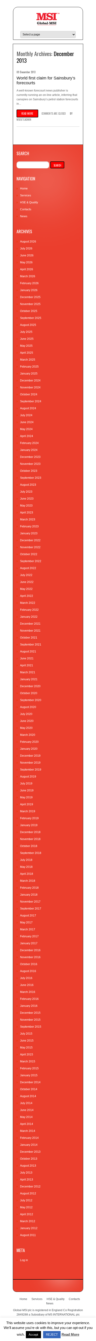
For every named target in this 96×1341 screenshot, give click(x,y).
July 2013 (26, 1172)
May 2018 (26, 867)
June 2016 (27, 985)
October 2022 (28, 554)
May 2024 (26, 429)
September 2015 (30, 1026)
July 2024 (26, 415)
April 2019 (26, 804)
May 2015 (26, 1047)
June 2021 (27, 658)
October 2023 (28, 470)
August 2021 (28, 651)
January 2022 (29, 616)
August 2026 (28, 241)
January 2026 (29, 290)
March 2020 (27, 735)
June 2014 (27, 1110)
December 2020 (30, 686)
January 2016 (29, 1005)
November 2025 (30, 304)
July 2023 (26, 491)
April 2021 (26, 665)
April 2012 (26, 1214)
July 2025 (26, 332)
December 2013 (30, 1151)
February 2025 (29, 366)
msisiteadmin (24, 119)
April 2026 (26, 269)
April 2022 (26, 596)
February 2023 (29, 526)
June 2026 (27, 255)
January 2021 (29, 679)
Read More (70, 1334)
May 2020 (26, 728)
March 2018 (27, 880)
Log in (24, 1260)
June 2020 (27, 721)
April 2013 (26, 1179)
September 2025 (30, 318)
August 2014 (28, 1096)
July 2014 (26, 1103)
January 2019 (29, 825)
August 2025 (28, 325)
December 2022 (30, 540)
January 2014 (29, 1144)
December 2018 (30, 832)
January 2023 (29, 533)
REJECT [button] (52, 1334)
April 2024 (26, 436)
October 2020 (28, 693)
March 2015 (27, 1061)
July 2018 (26, 860)
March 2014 (27, 1131)
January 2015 (29, 1075)
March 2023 (27, 519)
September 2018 (30, 853)
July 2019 (26, 783)
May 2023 (26, 505)
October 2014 (28, 1089)
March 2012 (27, 1221)
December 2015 (30, 1012)
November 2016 (30, 957)
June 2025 (27, 338)
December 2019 (30, 755)
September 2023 (30, 477)
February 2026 (29, 283)
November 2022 (30, 547)
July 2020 (26, 714)
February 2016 (29, 999)
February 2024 (29, 443)
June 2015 (27, 1040)
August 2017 (28, 915)
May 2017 (26, 922)
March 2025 (27, 359)
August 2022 (28, 568)
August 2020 (28, 707)
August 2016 (28, 971)
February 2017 (29, 936)
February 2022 (29, 609)
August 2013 (28, 1165)
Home (24, 188)
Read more (27, 113)
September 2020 (30, 700)
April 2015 (26, 1054)
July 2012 (26, 1200)
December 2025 (30, 297)
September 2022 (30, 561)
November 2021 (30, 630)
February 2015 (29, 1068)
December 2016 (30, 950)
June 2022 (27, 582)
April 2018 (26, 873)
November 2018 (30, 839)
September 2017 (30, 908)
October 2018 (28, 846)
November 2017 (30, 901)
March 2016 (27, 992)
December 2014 (30, 1082)
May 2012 (26, 1207)
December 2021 (30, 623)
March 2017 (27, 929)
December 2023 (30, 457)
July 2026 (26, 248)
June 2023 (27, 498)
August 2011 (28, 1235)
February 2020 (29, 741)
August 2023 (28, 484)
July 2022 (26, 575)
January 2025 (29, 373)
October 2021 (28, 637)
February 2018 (29, 887)
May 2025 (26, 345)
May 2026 (26, 262)
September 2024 (30, 401)
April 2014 (26, 1124)
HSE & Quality (29, 202)
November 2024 (30, 387)
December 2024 (30, 380)
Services (25, 195)
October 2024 (28, 394)
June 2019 (27, 790)
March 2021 (27, 672)
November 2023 (30, 464)
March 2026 (27, 276)
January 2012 (29, 1228)
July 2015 (26, 1033)
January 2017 (29, 943)
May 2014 (26, 1117)
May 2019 (26, 797)
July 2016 (26, 978)
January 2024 (29, 450)
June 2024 (27, 422)
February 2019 (29, 818)
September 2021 (30, 644)
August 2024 (28, 408)
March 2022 (27, 602)
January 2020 (29, 748)
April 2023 (26, 512)
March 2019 (27, 811)
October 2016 (28, 964)
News (23, 216)
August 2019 (28, 776)
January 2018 (29, 894)
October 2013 (28, 1158)
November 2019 (30, 762)
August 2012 (28, 1193)
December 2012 (30, 1186)
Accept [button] (33, 1334)
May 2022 (26, 589)
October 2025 (28, 311)
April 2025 (26, 352)
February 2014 (29, 1138)
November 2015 (30, 1019)
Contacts (25, 209)
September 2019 (30, 769)
